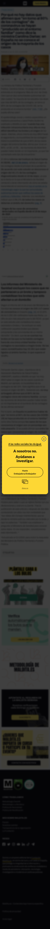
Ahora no (25, 488)
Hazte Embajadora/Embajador (25, 472)
